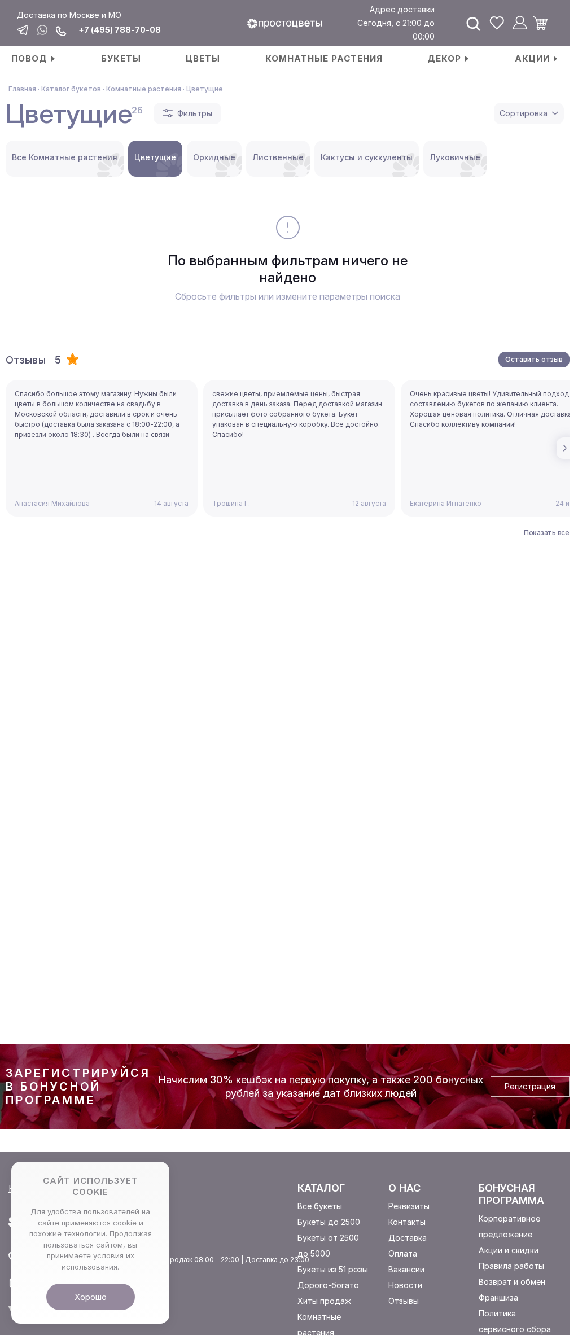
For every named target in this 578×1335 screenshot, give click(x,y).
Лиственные (278, 157)
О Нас (404, 1188)
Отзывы (403, 1301)
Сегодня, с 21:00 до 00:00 (396, 29)
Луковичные (455, 157)
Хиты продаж (324, 1301)
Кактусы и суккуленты (367, 157)
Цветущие (155, 157)
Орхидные (214, 157)
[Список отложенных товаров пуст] (496, 23)
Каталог (321, 1188)
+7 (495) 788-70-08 (119, 30)
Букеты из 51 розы (332, 1269)
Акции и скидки (508, 1250)
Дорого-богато (328, 1285)
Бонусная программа (511, 1194)
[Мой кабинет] (520, 23)
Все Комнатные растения (64, 157)
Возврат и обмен (512, 1281)
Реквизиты (409, 1206)
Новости (405, 1285)
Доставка (407, 1237)
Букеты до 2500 (328, 1222)
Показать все (547, 533)
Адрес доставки (402, 9)
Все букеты (319, 1206)
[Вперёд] (567, 448)
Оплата (402, 1253)
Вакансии (406, 1269)
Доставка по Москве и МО (69, 15)
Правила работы (511, 1266)
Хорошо (91, 1297)
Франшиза (498, 1297)
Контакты (407, 1222)
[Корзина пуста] (544, 23)
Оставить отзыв (534, 359)
